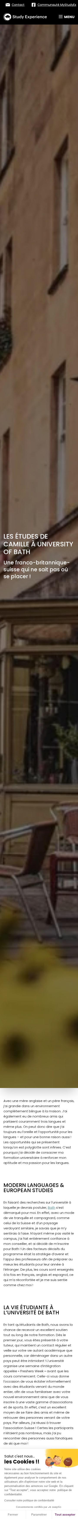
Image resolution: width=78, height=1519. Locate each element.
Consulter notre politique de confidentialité (29, 1500)
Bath (51, 1207)
